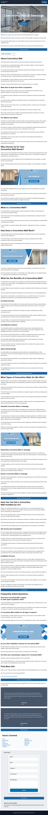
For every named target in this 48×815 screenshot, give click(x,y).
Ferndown (4, 746)
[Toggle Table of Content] (13, 54)
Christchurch (5, 743)
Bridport (26, 744)
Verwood (26, 738)
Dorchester (26, 743)
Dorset (11, 676)
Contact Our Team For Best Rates (24, 203)
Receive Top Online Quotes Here (24, 498)
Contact (44, 2)
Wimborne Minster (6, 744)
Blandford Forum (28, 740)
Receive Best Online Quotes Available (24, 373)
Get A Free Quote (24, 729)
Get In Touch (24, 798)
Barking (15, 676)
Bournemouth (7, 676)
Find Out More (24, 589)
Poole (2, 676)
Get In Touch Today (24, 49)
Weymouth (26, 741)
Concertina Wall (9, 34)
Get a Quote (23, 23)
